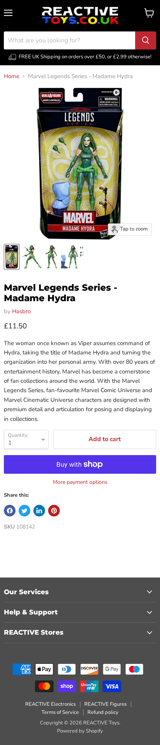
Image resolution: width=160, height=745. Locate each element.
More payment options (80, 482)
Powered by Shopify (80, 731)
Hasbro (21, 311)
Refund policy (102, 712)
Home (11, 76)
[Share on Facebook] (10, 510)
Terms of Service (60, 712)
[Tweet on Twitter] (24, 510)
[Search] (145, 40)
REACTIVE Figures (105, 704)
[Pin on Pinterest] (54, 510)
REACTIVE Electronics (50, 704)
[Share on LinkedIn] (39, 510)
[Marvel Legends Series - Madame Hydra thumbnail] (11, 256)
